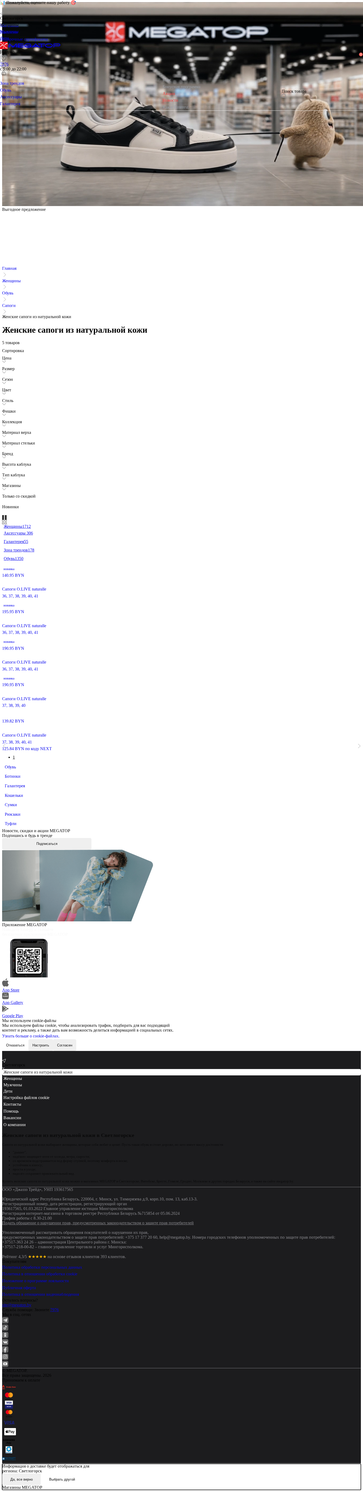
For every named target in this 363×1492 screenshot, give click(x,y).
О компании (14, 1124)
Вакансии (12, 1117)
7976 (54, 1309)
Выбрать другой (62, 1479)
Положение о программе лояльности (35, 1281)
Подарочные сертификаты (24, 39)
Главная (9, 268)
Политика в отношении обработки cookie (39, 1274)
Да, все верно (21, 1479)
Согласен (64, 1045)
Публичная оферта (19, 1287)
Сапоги (9, 305)
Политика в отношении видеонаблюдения (40, 1294)
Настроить (40, 1045)
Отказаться (15, 1045)
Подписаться (46, 844)
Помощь (11, 1111)
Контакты (12, 1104)
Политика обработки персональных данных (42, 1267)
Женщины (11, 281)
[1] (3, 65)
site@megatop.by (16, 1305)
